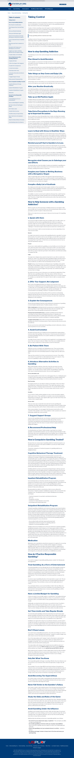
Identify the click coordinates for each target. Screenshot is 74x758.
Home (9, 8)
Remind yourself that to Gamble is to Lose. (16, 44)
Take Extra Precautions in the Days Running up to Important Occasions (16, 36)
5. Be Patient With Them (14, 70)
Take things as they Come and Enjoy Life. (16, 28)
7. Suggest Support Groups (14, 76)
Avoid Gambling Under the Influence (16, 122)
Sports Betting (16, 8)
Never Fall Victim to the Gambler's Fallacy (16, 117)
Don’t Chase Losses (13, 108)
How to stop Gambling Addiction (16, 22)
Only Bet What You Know (14, 111)
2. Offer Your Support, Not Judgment (16, 63)
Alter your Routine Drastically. (15, 31)
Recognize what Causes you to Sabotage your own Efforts (15, 48)
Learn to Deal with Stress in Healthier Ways (16, 40)
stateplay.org (11, 0)
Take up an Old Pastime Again (15, 33)
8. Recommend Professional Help (15, 79)
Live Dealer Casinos (55, 745)
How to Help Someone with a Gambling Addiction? (15, 58)
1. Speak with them (13, 60)
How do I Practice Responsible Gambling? (15, 96)
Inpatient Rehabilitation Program (16, 87)
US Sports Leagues (37, 747)
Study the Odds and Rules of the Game (16, 119)
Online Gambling (22, 745)
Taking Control (12, 20)
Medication (11, 92)
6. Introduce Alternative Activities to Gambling (16, 74)
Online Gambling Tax (13, 745)
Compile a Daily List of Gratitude (15, 54)
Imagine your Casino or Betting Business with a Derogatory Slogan (16, 51)
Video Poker (48, 745)
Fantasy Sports (25, 8)
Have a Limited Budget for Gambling (16, 102)
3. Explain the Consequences (15, 65)
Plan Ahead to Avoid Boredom (15, 24)
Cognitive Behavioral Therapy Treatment (15, 85)
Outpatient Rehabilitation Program (16, 90)
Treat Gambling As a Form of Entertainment (14, 99)
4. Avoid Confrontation (13, 68)
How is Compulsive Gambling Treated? (17, 81)
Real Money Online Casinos (37, 8)
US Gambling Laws (49, 8)
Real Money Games (64, 745)
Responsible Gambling (16, 13)
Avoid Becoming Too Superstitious (16, 113)
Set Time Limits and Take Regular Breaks (16, 106)
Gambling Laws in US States (39, 745)
